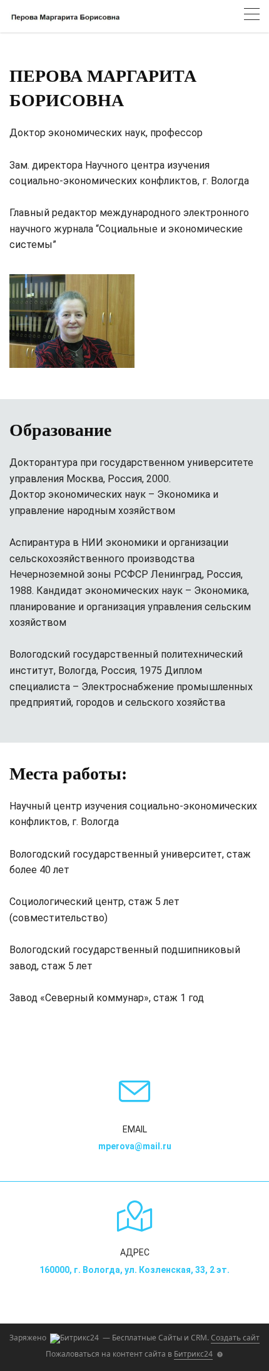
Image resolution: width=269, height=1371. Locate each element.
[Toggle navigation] (252, 15)
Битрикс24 (193, 1354)
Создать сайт (235, 1337)
